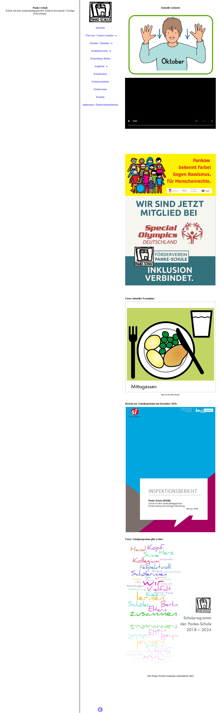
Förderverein (100, 89)
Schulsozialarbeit (100, 81)
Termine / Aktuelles (99, 43)
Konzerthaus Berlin (100, 58)
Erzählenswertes (99, 50)
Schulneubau (100, 74)
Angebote (99, 66)
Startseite (100, 27)
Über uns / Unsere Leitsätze (99, 35)
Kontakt (100, 97)
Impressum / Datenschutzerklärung (100, 104)
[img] (40, 356)
